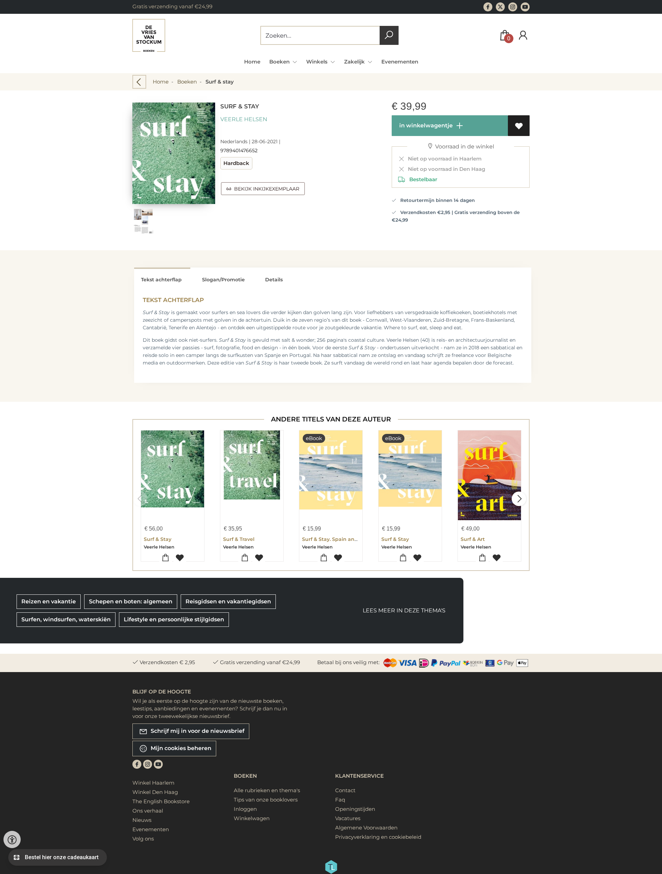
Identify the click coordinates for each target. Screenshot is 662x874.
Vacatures (347, 818)
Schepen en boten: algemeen (130, 601)
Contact (345, 790)
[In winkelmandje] (165, 558)
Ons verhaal (147, 810)
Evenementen (399, 61)
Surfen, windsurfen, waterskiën (66, 619)
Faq (340, 799)
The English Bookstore (161, 801)
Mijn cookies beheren (180, 748)
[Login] (523, 35)
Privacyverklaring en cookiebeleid (378, 837)
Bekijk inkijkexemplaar (265, 189)
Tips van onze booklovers (266, 799)
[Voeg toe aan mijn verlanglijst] (519, 125)
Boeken (187, 81)
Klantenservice (359, 776)
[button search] (389, 35)
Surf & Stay (157, 539)
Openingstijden (355, 809)
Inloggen (245, 809)
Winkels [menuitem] (317, 61)
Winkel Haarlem (153, 782)
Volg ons (143, 838)
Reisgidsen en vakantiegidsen (228, 601)
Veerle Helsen (243, 119)
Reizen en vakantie (48, 601)
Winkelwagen (252, 818)
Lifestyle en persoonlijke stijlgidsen (174, 619)
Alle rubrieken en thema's (267, 790)
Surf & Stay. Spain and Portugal (341, 539)
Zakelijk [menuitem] (355, 61)
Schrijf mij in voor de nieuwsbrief (196, 731)
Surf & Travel (238, 539)
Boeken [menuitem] (280, 61)
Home (252, 61)
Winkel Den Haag (155, 792)
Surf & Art (473, 539)
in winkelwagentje (425, 125)
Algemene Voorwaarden (366, 827)
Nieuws (141, 820)
